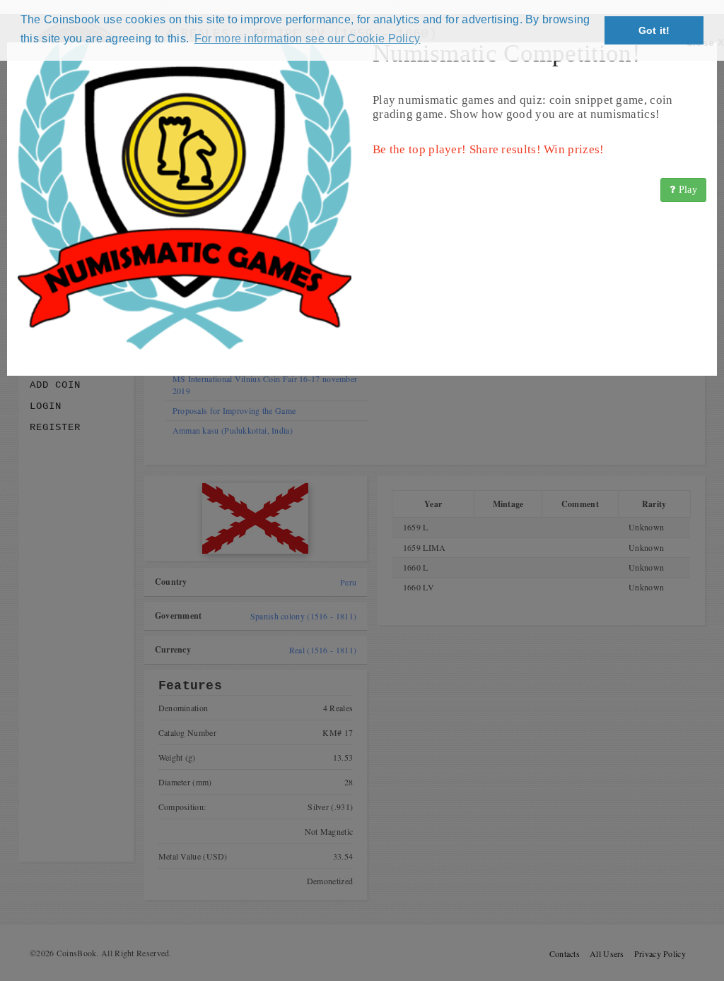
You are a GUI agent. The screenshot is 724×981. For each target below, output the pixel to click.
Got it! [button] (654, 30)
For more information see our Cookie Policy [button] (307, 38)
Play (687, 189)
